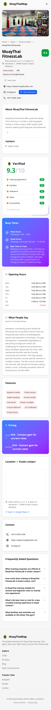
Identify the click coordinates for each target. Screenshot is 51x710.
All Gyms (6, 659)
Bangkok (6, 679)
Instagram (11, 92)
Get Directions (29, 92)
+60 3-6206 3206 (14, 98)
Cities (4, 655)
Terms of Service (19, 703)
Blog (4, 664)
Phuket (5, 684)
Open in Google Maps (17, 512)
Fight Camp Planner (10, 668)
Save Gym (11, 80)
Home (4, 42)
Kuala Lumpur (25, 42)
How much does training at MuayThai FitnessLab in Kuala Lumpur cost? (22, 579)
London (5, 688)
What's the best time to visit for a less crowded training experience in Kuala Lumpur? (22, 603)
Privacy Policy (33, 703)
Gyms (13, 42)
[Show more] (7, 132)
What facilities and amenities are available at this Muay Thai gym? (20, 613)
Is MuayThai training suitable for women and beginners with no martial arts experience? (22, 590)
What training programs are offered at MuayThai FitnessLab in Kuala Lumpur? (23, 570)
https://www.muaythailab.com (20, 86)
